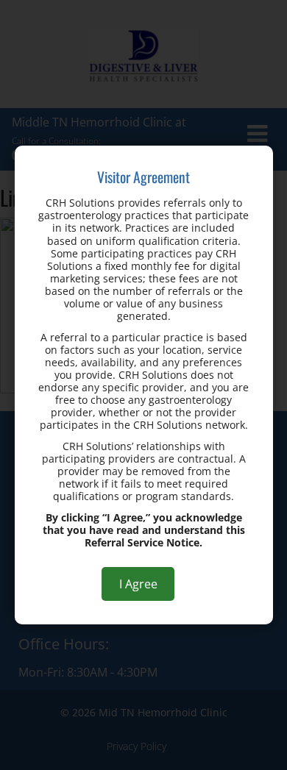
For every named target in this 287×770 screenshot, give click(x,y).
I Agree (138, 584)
